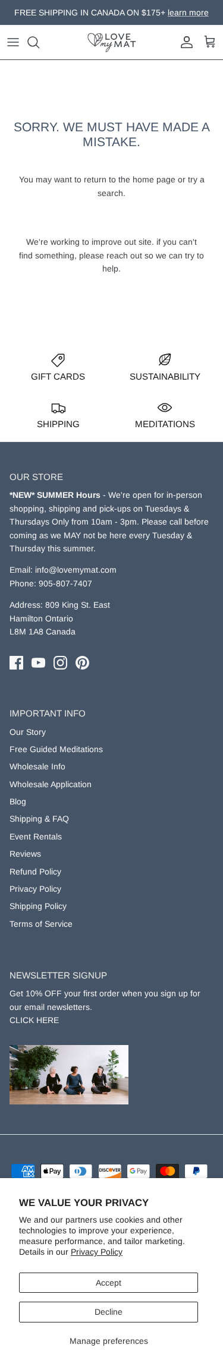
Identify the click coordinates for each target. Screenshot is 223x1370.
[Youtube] (38, 663)
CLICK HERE (34, 1020)
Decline (109, 1312)
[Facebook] (16, 663)
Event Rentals (36, 836)
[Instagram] (60, 663)
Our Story (28, 732)
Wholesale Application (51, 784)
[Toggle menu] (13, 42)
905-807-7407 (65, 583)
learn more (172, 17)
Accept (108, 1282)
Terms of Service (41, 924)
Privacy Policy (97, 1252)
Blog (18, 801)
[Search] (39, 42)
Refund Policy (35, 871)
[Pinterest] (82, 663)
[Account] (184, 42)
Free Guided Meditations (56, 749)
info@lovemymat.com (76, 569)
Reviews (25, 853)
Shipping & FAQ (39, 818)
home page (154, 179)
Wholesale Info (37, 766)
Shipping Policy (38, 906)
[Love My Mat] (112, 42)
